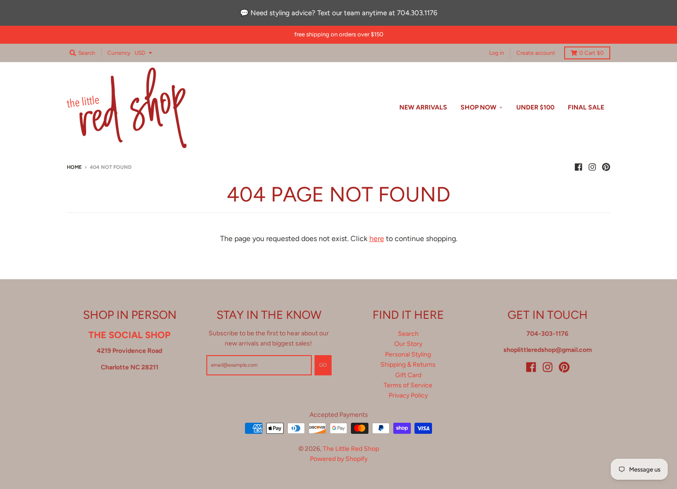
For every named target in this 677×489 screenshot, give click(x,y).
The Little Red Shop (351, 449)
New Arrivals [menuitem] (423, 107)
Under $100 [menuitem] (535, 107)
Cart (591, 53)
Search (408, 334)
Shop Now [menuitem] (478, 107)
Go (323, 365)
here (376, 238)
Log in (496, 52)
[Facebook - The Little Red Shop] (578, 167)
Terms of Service (408, 385)
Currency (118, 53)
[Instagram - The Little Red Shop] (592, 167)
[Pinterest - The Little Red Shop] (606, 167)
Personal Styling (408, 354)
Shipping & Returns (408, 364)
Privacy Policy (408, 395)
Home (74, 167)
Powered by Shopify (339, 459)
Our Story (408, 344)
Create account (535, 52)
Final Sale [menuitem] (586, 107)
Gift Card (408, 375)
